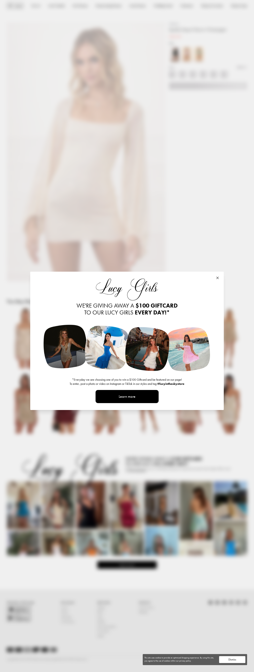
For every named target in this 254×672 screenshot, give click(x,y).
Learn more (127, 396)
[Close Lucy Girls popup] (217, 278)
